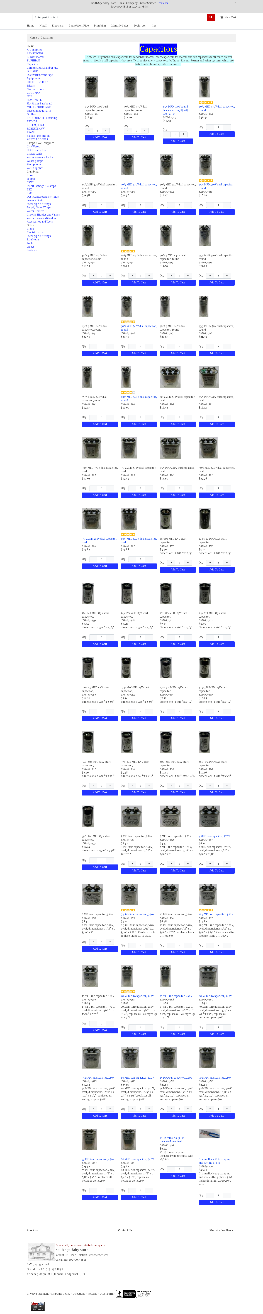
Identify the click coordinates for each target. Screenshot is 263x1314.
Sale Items (33, 240)
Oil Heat (32, 114)
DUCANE (32, 71)
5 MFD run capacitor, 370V (214, 836)
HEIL (30, 96)
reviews (163, 3)
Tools (30, 243)
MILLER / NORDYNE (39, 107)
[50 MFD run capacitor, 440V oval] (207, 1058)
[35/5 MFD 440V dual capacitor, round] (205, 165)
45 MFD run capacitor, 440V (176, 1078)
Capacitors (47, 38)
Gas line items (35, 89)
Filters (31, 86)
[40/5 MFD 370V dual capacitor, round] (204, 87)
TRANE (31, 132)
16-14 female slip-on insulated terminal (172, 1139)
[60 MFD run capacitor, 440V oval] (128, 1139)
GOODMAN (34, 93)
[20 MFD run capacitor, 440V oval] (127, 976)
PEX (29, 190)
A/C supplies (34, 50)
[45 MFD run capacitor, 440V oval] (168, 1058)
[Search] (211, 17)
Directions (79, 1294)
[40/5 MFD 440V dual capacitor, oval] (129, 519)
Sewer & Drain (35, 200)
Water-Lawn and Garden (41, 218)
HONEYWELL (35, 100)
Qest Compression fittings (43, 197)
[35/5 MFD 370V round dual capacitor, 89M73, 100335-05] (168, 87)
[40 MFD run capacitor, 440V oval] (130, 1058)
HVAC (43, 26)
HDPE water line (37, 150)
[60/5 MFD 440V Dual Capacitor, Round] (126, 377)
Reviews (32, 250)
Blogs (30, 229)
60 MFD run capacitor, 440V (137, 1159)
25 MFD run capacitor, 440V (176, 996)
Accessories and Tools (40, 222)
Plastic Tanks (35, 154)
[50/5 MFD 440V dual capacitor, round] (127, 306)
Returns (92, 1294)
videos (31, 247)
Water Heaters (35, 211)
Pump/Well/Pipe (79, 26)
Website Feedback (221, 1230)
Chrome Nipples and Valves (43, 215)
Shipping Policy (60, 1294)
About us (32, 1230)
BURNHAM (33, 61)
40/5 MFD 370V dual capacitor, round (217, 108)
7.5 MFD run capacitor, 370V (137, 914)
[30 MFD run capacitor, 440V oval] (208, 976)
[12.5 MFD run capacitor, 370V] (207, 894)
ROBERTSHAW (36, 129)
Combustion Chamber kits (42, 68)
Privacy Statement (38, 1294)
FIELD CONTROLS (37, 82)
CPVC (30, 182)
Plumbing (100, 26)
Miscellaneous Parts (39, 111)
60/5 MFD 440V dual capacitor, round (139, 398)
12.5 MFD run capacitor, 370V (216, 914)
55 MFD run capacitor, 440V (98, 1159)
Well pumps (34, 164)
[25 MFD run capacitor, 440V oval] (165, 976)
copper (31, 179)
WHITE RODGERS (37, 139)
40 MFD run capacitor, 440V (137, 1078)
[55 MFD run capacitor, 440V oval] (89, 1139)
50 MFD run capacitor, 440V (215, 1078)
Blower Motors (36, 57)
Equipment (33, 78)
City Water (33, 147)
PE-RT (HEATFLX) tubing (42, 118)
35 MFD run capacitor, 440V (98, 1078)
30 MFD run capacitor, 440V (215, 996)
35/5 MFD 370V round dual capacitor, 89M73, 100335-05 (176, 110)
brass (30, 175)
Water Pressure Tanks (40, 157)
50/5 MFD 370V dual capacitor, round (139, 186)
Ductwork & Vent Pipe (40, 75)
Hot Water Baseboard (39, 104)
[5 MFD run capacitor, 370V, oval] (209, 816)
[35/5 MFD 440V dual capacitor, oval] (91, 519)
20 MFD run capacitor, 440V (137, 996)
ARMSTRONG (35, 53)
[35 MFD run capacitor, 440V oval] (92, 1058)
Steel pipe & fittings (39, 204)
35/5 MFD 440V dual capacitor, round (216, 186)
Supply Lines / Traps (39, 207)
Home (30, 26)
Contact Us (125, 1230)
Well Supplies (35, 168)
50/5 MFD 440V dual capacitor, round (139, 328)
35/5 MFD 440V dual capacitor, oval (100, 540)
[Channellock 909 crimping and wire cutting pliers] (209, 1134)
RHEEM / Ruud (35, 125)
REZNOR (32, 121)
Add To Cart (100, 137)
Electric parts (35, 232)
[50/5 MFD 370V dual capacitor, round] (127, 165)
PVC (29, 193)
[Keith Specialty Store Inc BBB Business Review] (134, 1294)
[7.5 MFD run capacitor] (129, 894)
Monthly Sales (119, 26)
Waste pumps (35, 161)
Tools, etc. (140, 26)
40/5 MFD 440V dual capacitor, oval (139, 540)
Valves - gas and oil (38, 136)
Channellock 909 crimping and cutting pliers (214, 1161)
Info (154, 26)
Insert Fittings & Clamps (41, 186)
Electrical (58, 26)
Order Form (106, 1294)
